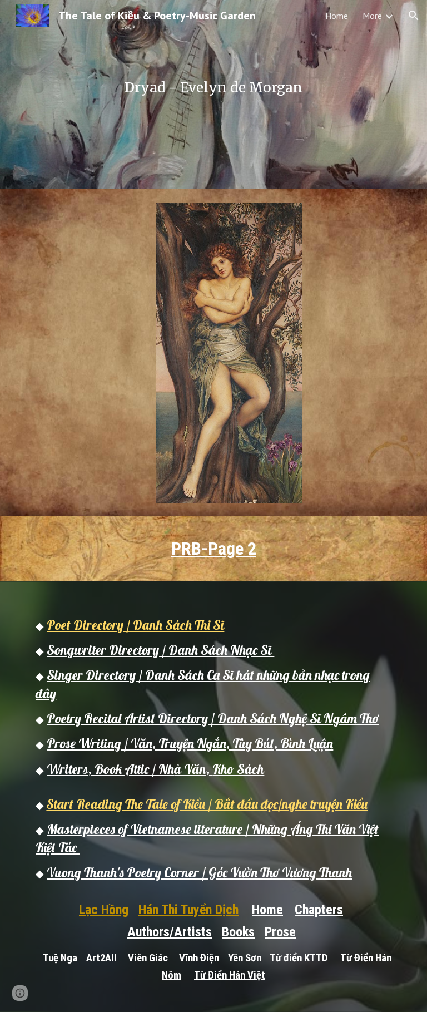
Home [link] (336, 15)
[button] (413, 15)
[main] (213, 95)
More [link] (372, 15)
